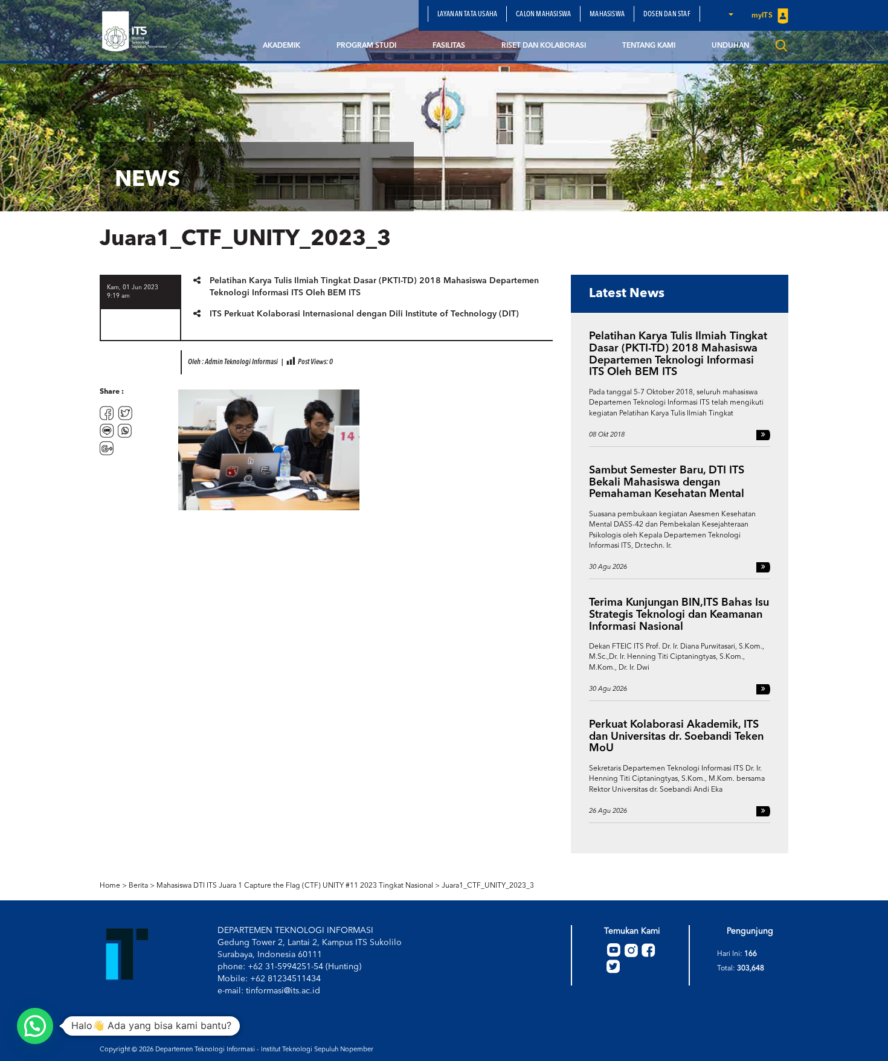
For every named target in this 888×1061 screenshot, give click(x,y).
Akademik (281, 46)
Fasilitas (449, 46)
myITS (762, 15)
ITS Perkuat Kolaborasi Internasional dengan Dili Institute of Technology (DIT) (364, 314)
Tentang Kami (648, 46)
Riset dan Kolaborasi (543, 46)
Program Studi (366, 46)
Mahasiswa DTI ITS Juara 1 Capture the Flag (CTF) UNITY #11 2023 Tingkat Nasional (294, 886)
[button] (730, 14)
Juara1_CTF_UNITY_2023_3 (488, 886)
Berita (138, 886)
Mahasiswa (607, 14)
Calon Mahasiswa (543, 14)
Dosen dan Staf (666, 14)
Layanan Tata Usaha (467, 14)
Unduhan (730, 46)
